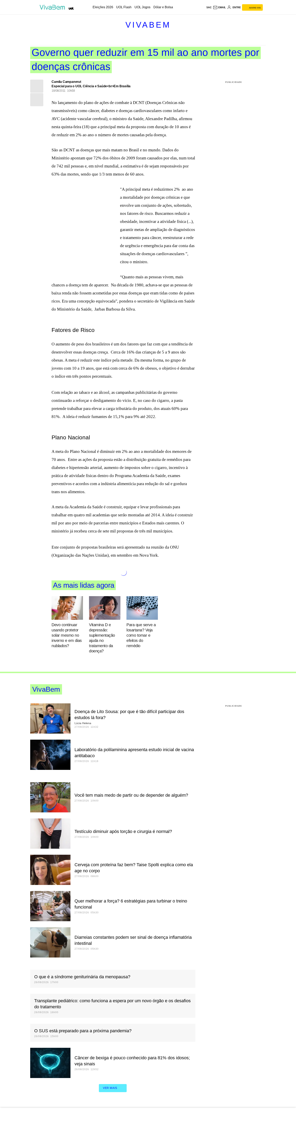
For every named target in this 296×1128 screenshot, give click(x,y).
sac (209, 7)
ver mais (110, 1088)
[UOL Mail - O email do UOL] (219, 7)
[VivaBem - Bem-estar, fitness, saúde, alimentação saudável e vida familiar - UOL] (53, 7)
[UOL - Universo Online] (71, 8)
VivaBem (148, 24)
